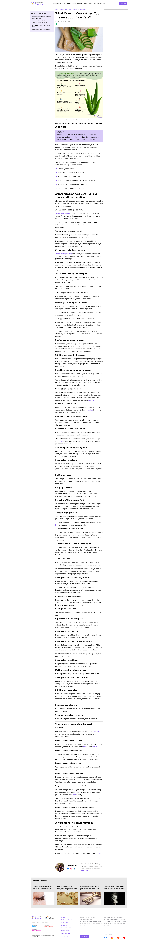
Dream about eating (62, 214)
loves (74, 795)
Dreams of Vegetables (79, 9)
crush (63, 441)
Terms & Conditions (67, 928)
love (56, 525)
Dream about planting (63, 254)
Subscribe (123, 3)
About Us (64, 925)
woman (96, 732)
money (85, 747)
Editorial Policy (65, 933)
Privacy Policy (65, 931)
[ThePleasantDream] (37, 3)
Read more (84, 870)
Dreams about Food (66, 9)
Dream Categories (58, 3)
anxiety (91, 400)
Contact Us (64, 936)
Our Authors (64, 922)
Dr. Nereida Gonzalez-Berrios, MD (75, 24)
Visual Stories (88, 3)
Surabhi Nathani (72, 865)
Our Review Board (99, 3)
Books (69, 3)
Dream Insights (77, 3)
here (99, 853)
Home (56, 9)
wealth (94, 747)
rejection (89, 410)
